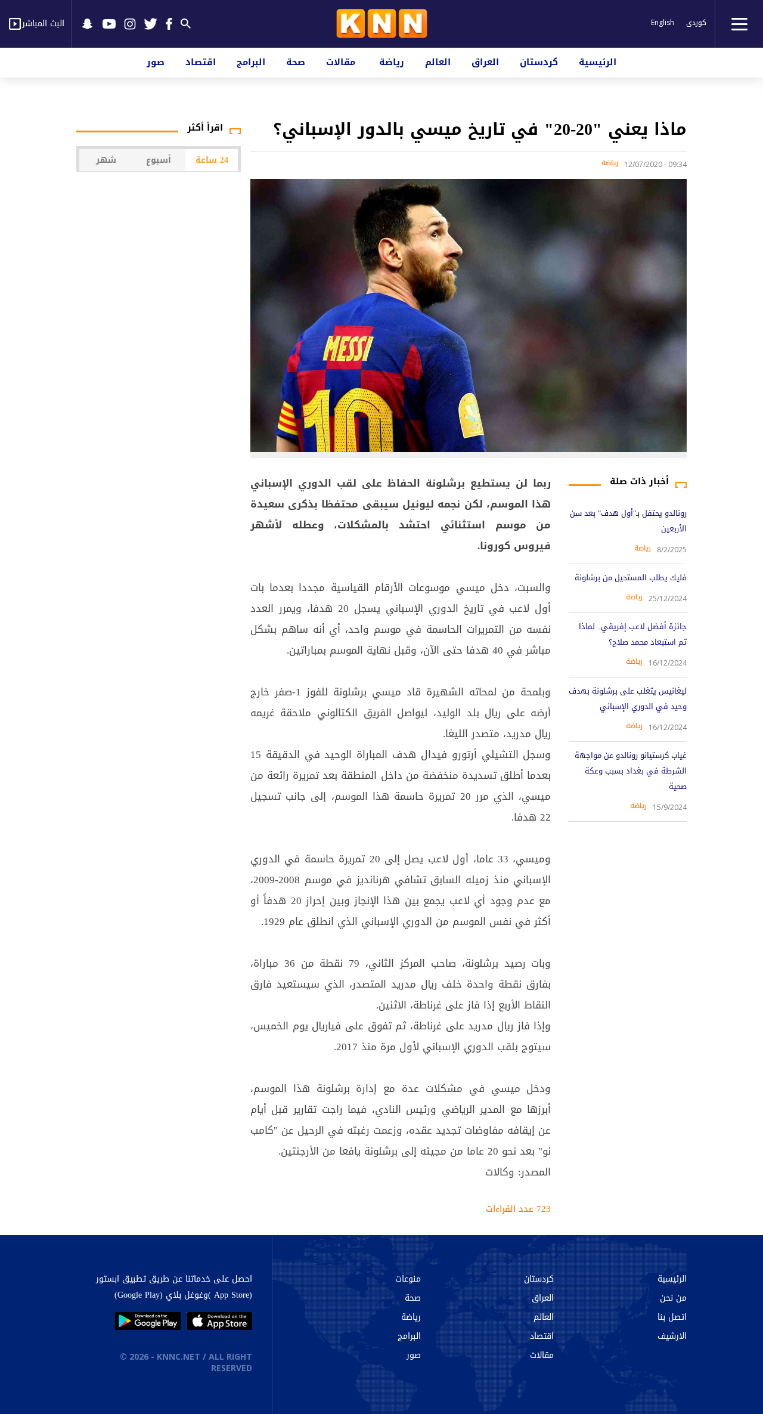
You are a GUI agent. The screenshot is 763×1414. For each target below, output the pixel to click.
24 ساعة (212, 160)
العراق (485, 62)
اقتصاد (200, 62)
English (662, 22)
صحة (295, 62)
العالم (438, 62)
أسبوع (158, 160)
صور (156, 62)
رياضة (391, 62)
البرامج (251, 62)
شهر (106, 160)
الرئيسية (597, 62)
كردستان (539, 62)
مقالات (340, 62)
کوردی (696, 22)
